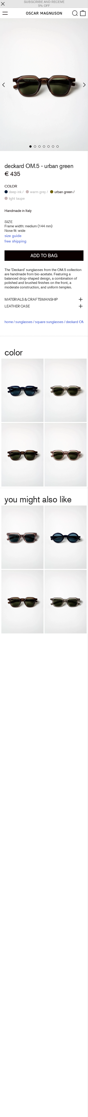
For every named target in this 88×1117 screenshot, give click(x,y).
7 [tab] (57, 146)
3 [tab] (39, 146)
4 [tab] (44, 146)
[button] (75, 13)
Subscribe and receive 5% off (44, 3)
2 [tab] (35, 146)
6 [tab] (53, 146)
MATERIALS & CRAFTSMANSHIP (31, 299)
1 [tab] (30, 146)
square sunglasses (49, 321)
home (9, 321)
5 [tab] (48, 146)
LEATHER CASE (17, 306)
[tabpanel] (44, 85)
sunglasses (23, 321)
